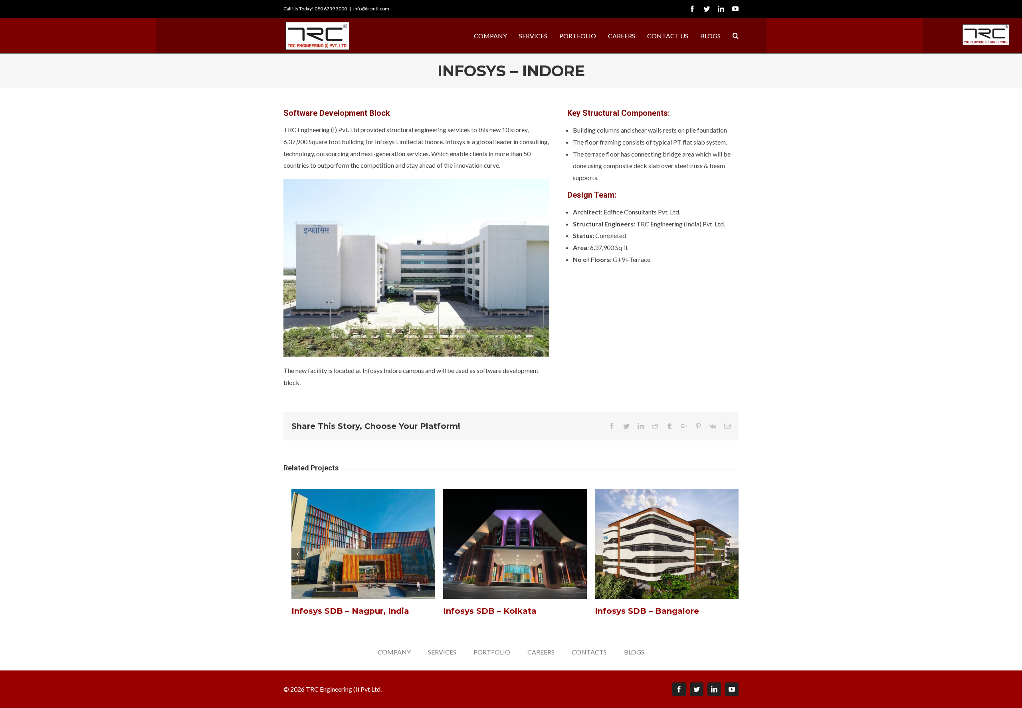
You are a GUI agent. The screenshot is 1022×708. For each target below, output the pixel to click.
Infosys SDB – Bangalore (647, 611)
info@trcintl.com (371, 9)
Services (442, 652)
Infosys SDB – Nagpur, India (350, 611)
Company (394, 652)
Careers (541, 652)
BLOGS (634, 652)
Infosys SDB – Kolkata (490, 611)
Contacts (589, 652)
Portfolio (491, 652)
